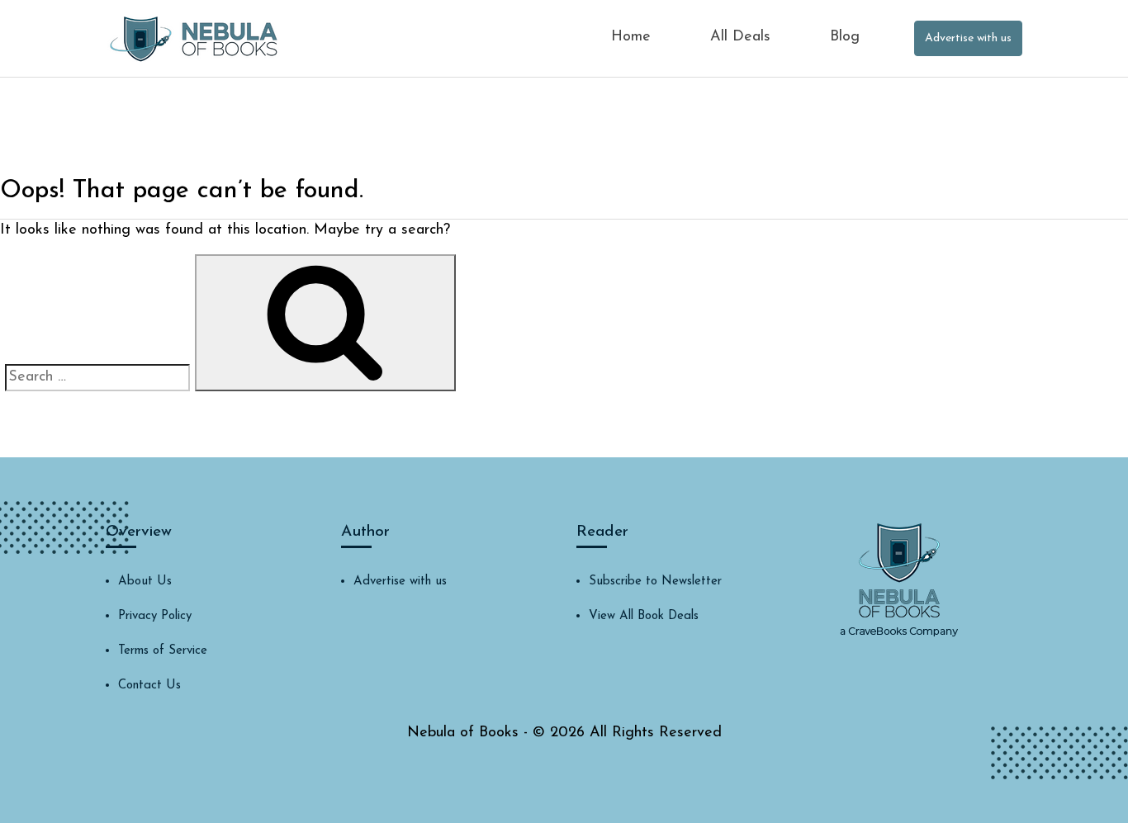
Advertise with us (968, 38)
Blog (845, 37)
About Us (145, 581)
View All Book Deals (644, 616)
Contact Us (149, 685)
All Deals (740, 37)
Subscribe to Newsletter (655, 581)
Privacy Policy (155, 616)
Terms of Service (162, 651)
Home (631, 37)
